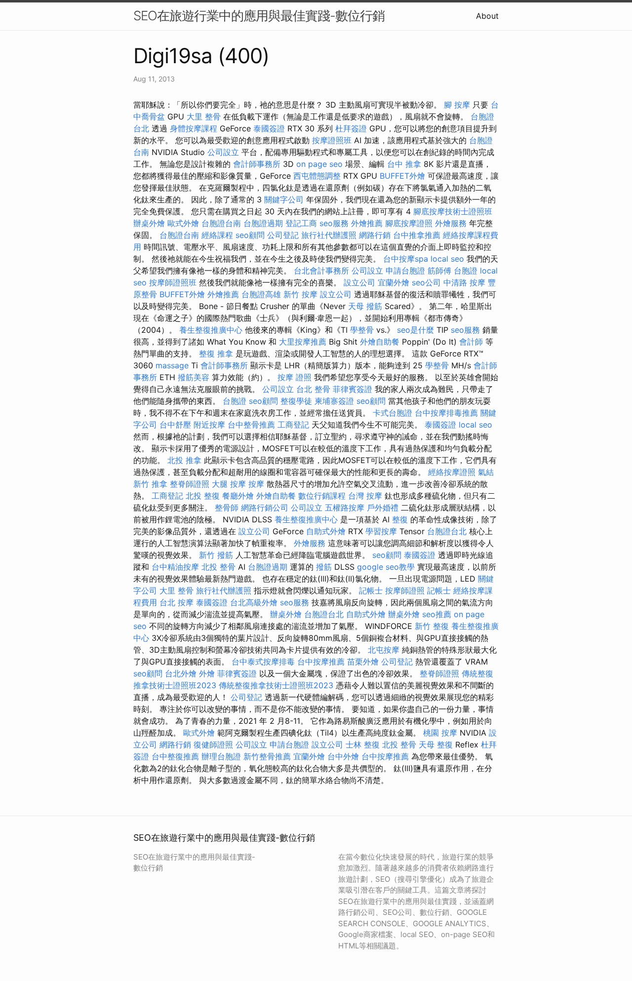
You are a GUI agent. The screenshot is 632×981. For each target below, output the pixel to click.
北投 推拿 (184, 460)
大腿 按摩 (229, 484)
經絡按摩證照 (451, 472)
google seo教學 (386, 567)
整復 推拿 (216, 353)
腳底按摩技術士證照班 (452, 211)
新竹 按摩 (300, 294)
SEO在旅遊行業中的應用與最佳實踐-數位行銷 (259, 15)
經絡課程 (217, 235)
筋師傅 (439, 270)
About (487, 16)
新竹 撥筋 (216, 555)
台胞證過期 (263, 223)
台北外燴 (181, 673)
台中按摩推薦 (321, 662)
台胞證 (465, 270)
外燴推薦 (367, 223)
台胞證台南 (221, 223)
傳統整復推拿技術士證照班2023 (276, 685)
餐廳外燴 (238, 496)
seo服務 (334, 223)
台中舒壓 (175, 425)
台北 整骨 (313, 389)
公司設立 (223, 152)
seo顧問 (250, 235)
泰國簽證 (269, 128)
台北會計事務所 (321, 270)
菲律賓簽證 (352, 389)
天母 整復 (436, 744)
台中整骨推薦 (251, 425)
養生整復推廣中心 (210, 330)
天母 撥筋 (365, 306)
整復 (400, 519)
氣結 (486, 472)
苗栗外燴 (363, 662)
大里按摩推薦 (302, 342)
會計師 (471, 342)
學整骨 (362, 330)
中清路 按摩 (464, 282)
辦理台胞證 (221, 756)
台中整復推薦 (175, 756)
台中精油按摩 (175, 567)
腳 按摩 (457, 105)
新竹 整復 (432, 626)
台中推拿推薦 (416, 235)
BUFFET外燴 (402, 176)
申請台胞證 (405, 270)
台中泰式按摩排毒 (263, 662)
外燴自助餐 (379, 342)
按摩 (256, 484)
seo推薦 (436, 614)
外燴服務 (451, 223)
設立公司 (359, 282)
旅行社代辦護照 (328, 235)
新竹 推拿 (150, 484)
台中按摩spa (405, 259)
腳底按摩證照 (409, 223)
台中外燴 (343, 756)
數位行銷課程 (322, 496)
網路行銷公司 (264, 507)
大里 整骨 (204, 116)
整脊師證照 (189, 484)
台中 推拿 (404, 164)
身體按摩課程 (193, 128)
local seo (447, 259)
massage (172, 365)
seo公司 (426, 282)
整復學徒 (296, 401)
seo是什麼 (415, 330)
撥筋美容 (193, 377)
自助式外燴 (326, 531)
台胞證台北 (447, 531)
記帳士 (371, 590)
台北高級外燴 (253, 602)
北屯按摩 (383, 650)
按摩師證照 (405, 590)
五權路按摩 (344, 507)
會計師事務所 (256, 164)
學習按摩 (381, 531)
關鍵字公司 (284, 199)
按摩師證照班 (173, 282)
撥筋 (324, 567)
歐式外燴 (183, 223)
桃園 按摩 (440, 733)
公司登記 (283, 235)
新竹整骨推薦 (267, 756)
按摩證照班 (332, 140)
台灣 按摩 (365, 496)
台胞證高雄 (261, 294)
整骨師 (226, 507)
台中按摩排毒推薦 (446, 413)
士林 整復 (363, 744)
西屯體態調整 (317, 176)
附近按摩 (209, 425)
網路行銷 (375, 235)
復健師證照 (213, 744)
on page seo (319, 164)
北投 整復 (203, 496)
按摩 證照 (294, 377)
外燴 (207, 673)
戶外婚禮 (382, 507)
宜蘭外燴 (393, 282)
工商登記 (293, 425)
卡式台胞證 (392, 413)
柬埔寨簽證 (334, 401)
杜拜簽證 (351, 128)
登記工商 (301, 223)
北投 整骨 (218, 567)
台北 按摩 (176, 602)
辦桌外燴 (149, 223)
